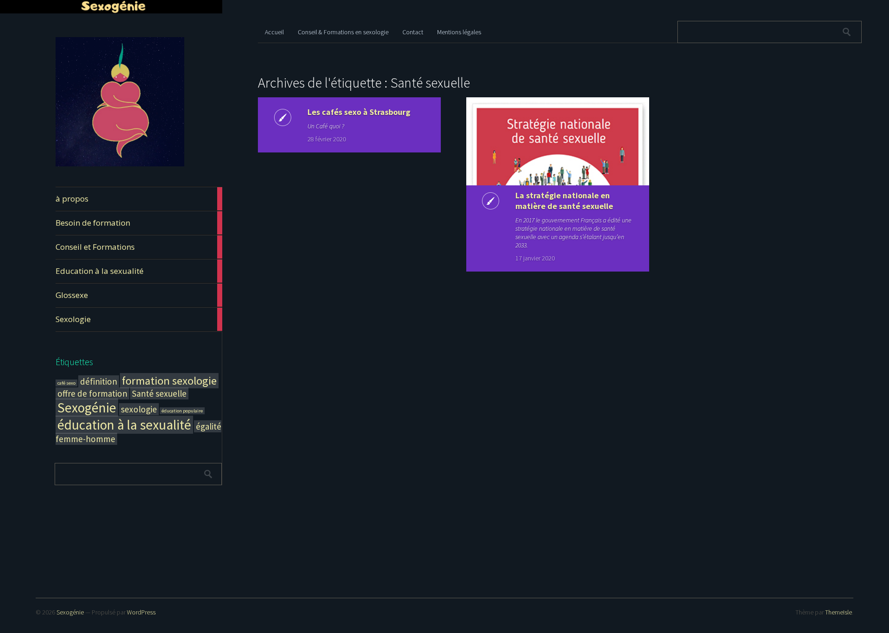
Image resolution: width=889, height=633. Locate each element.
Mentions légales (459, 32)
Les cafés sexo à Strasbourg (358, 112)
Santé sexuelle (159, 393)
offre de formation (92, 393)
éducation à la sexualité (124, 424)
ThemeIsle (838, 612)
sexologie (139, 409)
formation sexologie (169, 380)
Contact (412, 32)
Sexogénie (86, 407)
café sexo (66, 383)
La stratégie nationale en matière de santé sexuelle (564, 200)
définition (98, 381)
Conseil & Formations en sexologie (343, 32)
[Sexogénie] (120, 165)
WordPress (141, 612)
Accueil (274, 32)
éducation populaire (182, 411)
